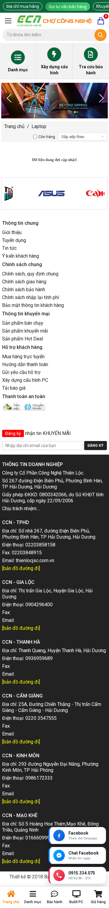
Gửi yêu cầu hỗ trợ (21, 372)
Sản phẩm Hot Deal (22, 339)
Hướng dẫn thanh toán (25, 364)
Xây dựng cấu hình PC (25, 380)
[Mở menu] (8, 21)
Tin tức (9, 248)
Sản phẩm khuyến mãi (25, 331)
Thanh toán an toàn (23, 396)
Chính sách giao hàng (24, 282)
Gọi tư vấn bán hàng (68, 6)
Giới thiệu (11, 232)
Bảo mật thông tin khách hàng (33, 305)
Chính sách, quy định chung (30, 274)
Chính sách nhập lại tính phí (30, 297)
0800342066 (53, 494)
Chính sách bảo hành (23, 289)
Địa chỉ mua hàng (22, 6)
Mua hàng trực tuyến (23, 356)
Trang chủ (14, 126)
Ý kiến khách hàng (20, 256)
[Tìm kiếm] (100, 35)
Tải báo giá (13, 388)
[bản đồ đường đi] (21, 568)
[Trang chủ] (54, 21)
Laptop (38, 126)
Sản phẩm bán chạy (22, 323)
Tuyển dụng (14, 240)
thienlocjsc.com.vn (35, 560)
